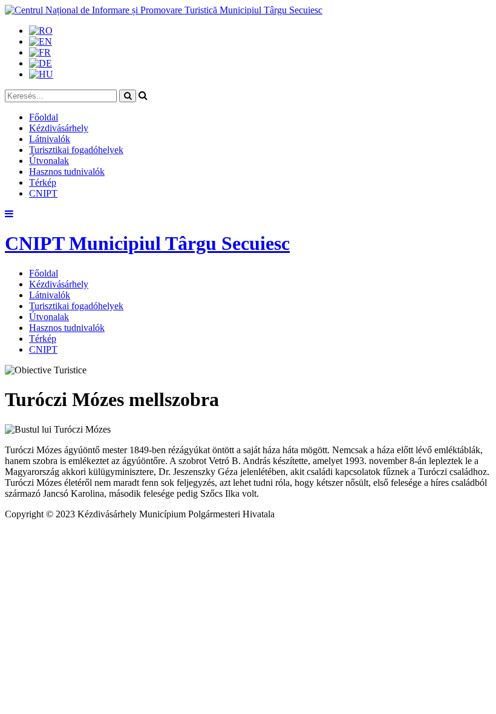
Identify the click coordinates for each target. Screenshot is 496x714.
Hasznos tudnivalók (67, 171)
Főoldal (43, 117)
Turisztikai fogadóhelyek (76, 150)
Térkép (42, 182)
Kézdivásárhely (58, 128)
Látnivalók (49, 139)
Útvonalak (49, 161)
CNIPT (43, 193)
